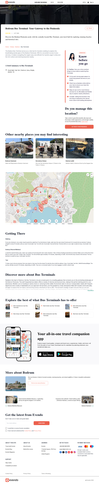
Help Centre (8, 462)
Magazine (60, 2)
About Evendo (27, 446)
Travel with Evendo (10, 446)
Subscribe (41, 423)
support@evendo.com (65, 449)
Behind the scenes (28, 449)
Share (90, 28)
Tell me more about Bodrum (38, 383)
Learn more (84, 121)
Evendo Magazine (10, 452)
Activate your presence (79, 126)
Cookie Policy (27, 430)
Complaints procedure (11, 465)
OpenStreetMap (10, 172)
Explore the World (41, 2)
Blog (52, 2)
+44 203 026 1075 (64, 446)
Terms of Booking (46, 473)
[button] (49, 197)
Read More (91, 290)
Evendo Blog (8, 449)
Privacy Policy (37, 430)
